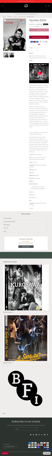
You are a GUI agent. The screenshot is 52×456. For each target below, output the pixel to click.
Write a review (25, 246)
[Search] (46, 10)
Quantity (31, 47)
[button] (39, 33)
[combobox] (26, 10)
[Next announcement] (49, 1)
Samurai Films (7, 362)
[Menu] (2, 5)
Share (32, 208)
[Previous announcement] (2, 1)
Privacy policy (32, 451)
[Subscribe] (36, 429)
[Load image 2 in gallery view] (11, 55)
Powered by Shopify (19, 451)
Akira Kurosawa (7, 312)
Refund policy (26, 451)
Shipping (37, 26)
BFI (4, 413)
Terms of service (39, 451)
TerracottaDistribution (11, 451)
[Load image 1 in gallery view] (6, 55)
